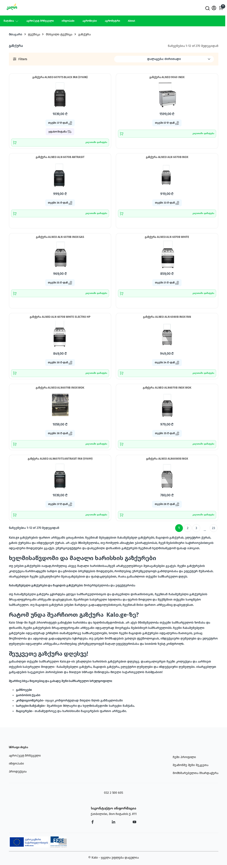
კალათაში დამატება (96, 142)
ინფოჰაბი (68, 20)
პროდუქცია (18, 771)
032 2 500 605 (113, 793)
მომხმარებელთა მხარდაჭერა (195, 773)
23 (213, 528)
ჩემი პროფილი (184, 757)
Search (207, 8)
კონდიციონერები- (30, 700)
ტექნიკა (34, 34)
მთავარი (15, 34)
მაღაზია (9, 20)
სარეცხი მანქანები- (31, 706)
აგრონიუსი (89, 20)
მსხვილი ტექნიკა (59, 34)
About (131, 20)
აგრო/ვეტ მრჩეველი (40, 20)
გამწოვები (24, 690)
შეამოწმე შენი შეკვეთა (190, 765)
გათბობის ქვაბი (28, 695)
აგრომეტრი (112, 20)
